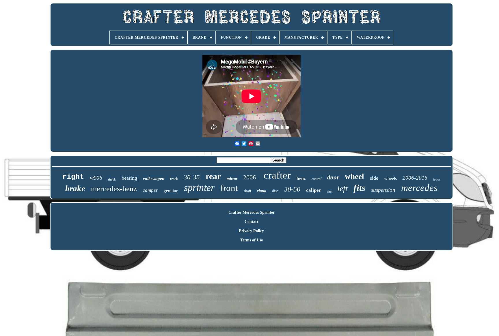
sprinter (199, 187)
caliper (313, 190)
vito (329, 191)
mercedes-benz (114, 189)
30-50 (292, 189)
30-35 (192, 177)
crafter (277, 175)
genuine (171, 190)
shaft (247, 191)
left (342, 188)
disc (275, 191)
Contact (251, 221)
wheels (390, 178)
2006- (250, 177)
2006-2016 (415, 178)
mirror (232, 179)
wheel (354, 176)
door (333, 177)
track (174, 179)
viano (261, 191)
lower (436, 179)
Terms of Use (251, 240)
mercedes (419, 188)
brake (75, 188)
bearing (129, 178)
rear (213, 176)
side (374, 178)
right (73, 177)
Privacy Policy (251, 231)
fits (359, 188)
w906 (96, 177)
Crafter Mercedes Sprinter (251, 212)
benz (301, 178)
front (229, 188)
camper (150, 190)
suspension (383, 190)
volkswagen (153, 178)
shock (112, 179)
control (316, 179)
